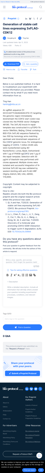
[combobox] (22, 318)
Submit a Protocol (31, 405)
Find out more (29, 470)
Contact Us (6, 419)
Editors (5, 407)
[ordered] (26, 275)
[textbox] (22, 318)
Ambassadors (7, 411)
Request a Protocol (16, 349)
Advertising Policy (9, 437)
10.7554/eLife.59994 (21, 231)
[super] (15, 275)
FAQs (4, 415)
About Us (6, 403)
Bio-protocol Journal (32, 431)
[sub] (19, 275)
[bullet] (23, 275)
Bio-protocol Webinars (32, 441)
